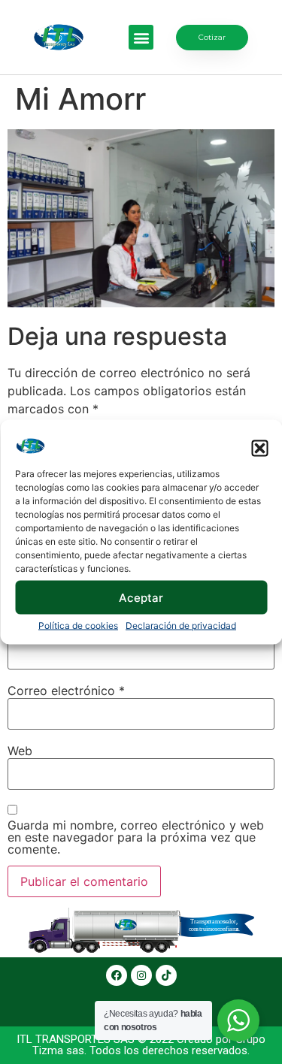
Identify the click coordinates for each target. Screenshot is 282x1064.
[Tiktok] (166, 975)
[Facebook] (116, 975)
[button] (259, 448)
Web (20, 751)
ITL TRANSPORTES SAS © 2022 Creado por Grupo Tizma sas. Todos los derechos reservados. (141, 1044)
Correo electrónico (66, 691)
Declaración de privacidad (181, 625)
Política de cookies (78, 625)
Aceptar (141, 597)
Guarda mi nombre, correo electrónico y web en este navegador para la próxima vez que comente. (136, 837)
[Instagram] (141, 975)
